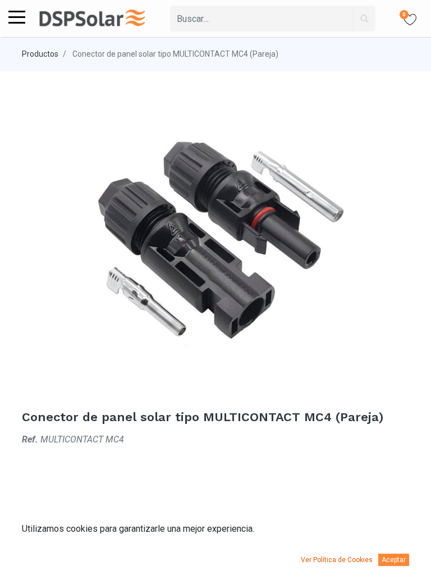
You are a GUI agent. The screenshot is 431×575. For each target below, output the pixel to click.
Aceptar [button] (394, 560)
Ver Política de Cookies (337, 560)
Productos (40, 53)
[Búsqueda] (364, 18)
